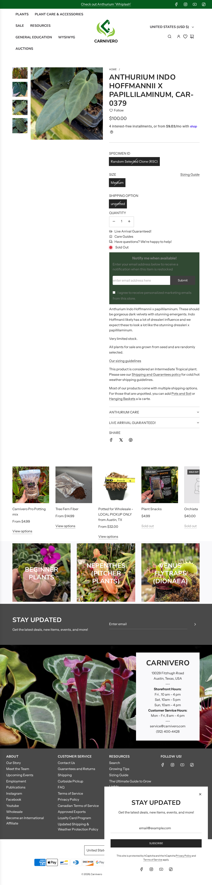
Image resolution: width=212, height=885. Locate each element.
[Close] (200, 794)
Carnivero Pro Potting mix (29, 511)
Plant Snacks (151, 509)
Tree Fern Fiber (66, 509)
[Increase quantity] (129, 222)
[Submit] (195, 624)
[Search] (169, 36)
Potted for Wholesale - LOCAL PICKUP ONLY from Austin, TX (115, 514)
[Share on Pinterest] (130, 440)
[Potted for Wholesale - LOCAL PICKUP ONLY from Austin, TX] (116, 484)
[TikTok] (203, 4)
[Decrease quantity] (113, 222)
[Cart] (191, 36)
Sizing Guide (190, 174)
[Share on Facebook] (111, 440)
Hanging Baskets (122, 399)
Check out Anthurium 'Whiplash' (106, 4)
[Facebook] (176, 4)
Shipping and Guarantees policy (156, 374)
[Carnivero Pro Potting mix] (30, 484)
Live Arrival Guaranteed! (132, 231)
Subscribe (156, 843)
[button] (20, 502)
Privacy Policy (183, 855)
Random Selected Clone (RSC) (134, 161)
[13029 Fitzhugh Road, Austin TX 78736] (106, 696)
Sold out (147, 526)
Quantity (117, 213)
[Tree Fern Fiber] (73, 484)
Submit (183, 280)
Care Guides (123, 236)
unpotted (118, 204)
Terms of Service (152, 859)
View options (22, 531)
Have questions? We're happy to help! (143, 242)
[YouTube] (194, 4)
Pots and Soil (181, 393)
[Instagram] (185, 4)
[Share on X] (120, 440)
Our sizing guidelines (125, 361)
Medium (117, 182)
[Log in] (178, 36)
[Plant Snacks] (159, 484)
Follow (119, 110)
